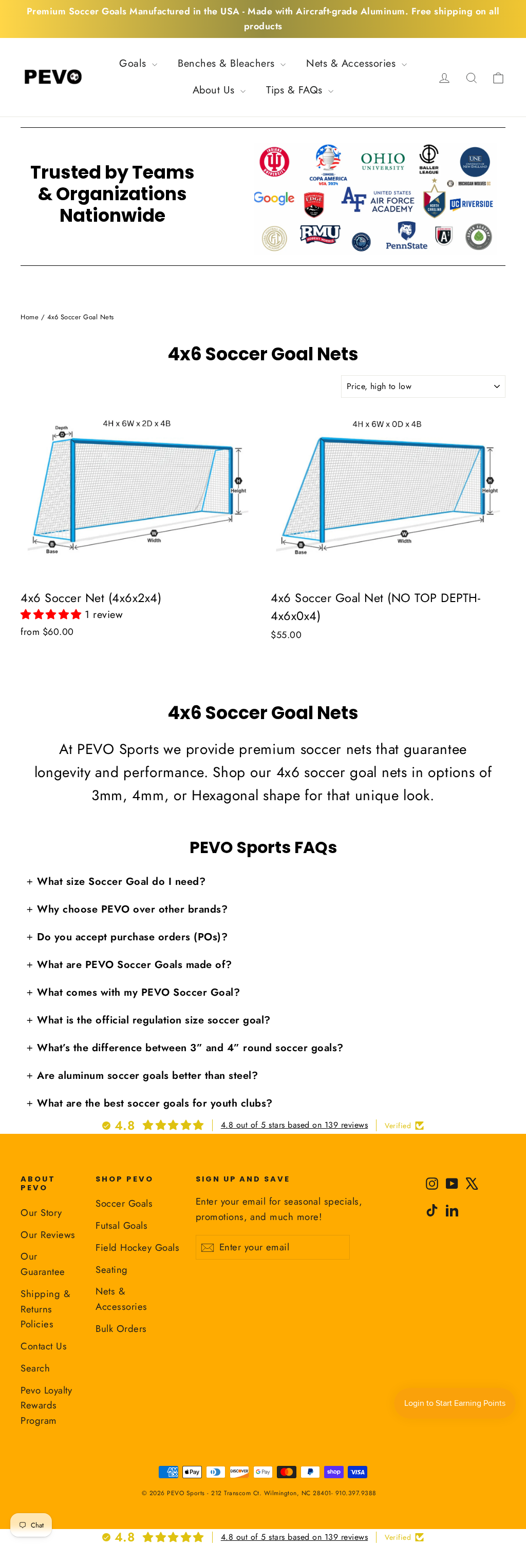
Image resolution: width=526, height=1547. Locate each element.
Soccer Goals (124, 1203)
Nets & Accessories (352, 63)
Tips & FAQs (296, 90)
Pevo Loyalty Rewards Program (46, 1405)
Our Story (41, 1213)
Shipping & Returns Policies (45, 1309)
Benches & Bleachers (228, 63)
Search (35, 1368)
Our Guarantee (43, 1264)
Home (30, 317)
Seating (112, 1270)
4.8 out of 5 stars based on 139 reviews (294, 1125)
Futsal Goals (121, 1225)
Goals (134, 63)
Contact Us (44, 1346)
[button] (53, 614)
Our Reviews (48, 1235)
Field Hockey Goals (137, 1247)
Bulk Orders (121, 1329)
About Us (215, 90)
